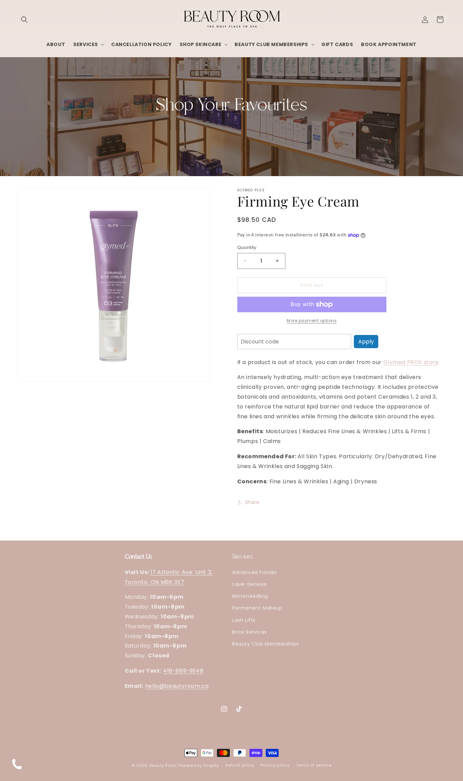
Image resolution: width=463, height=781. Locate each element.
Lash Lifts (244, 620)
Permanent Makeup (257, 608)
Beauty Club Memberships (265, 643)
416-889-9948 (183, 671)
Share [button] (252, 502)
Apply (366, 341)
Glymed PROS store (411, 362)
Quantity (247, 247)
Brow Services (249, 632)
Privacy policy (275, 765)
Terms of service (313, 765)
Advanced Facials (254, 572)
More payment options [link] (312, 320)
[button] (24, 19)
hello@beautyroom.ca (176, 686)
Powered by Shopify (198, 765)
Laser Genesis (249, 584)
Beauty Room (163, 765)
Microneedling (250, 596)
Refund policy (239, 765)
